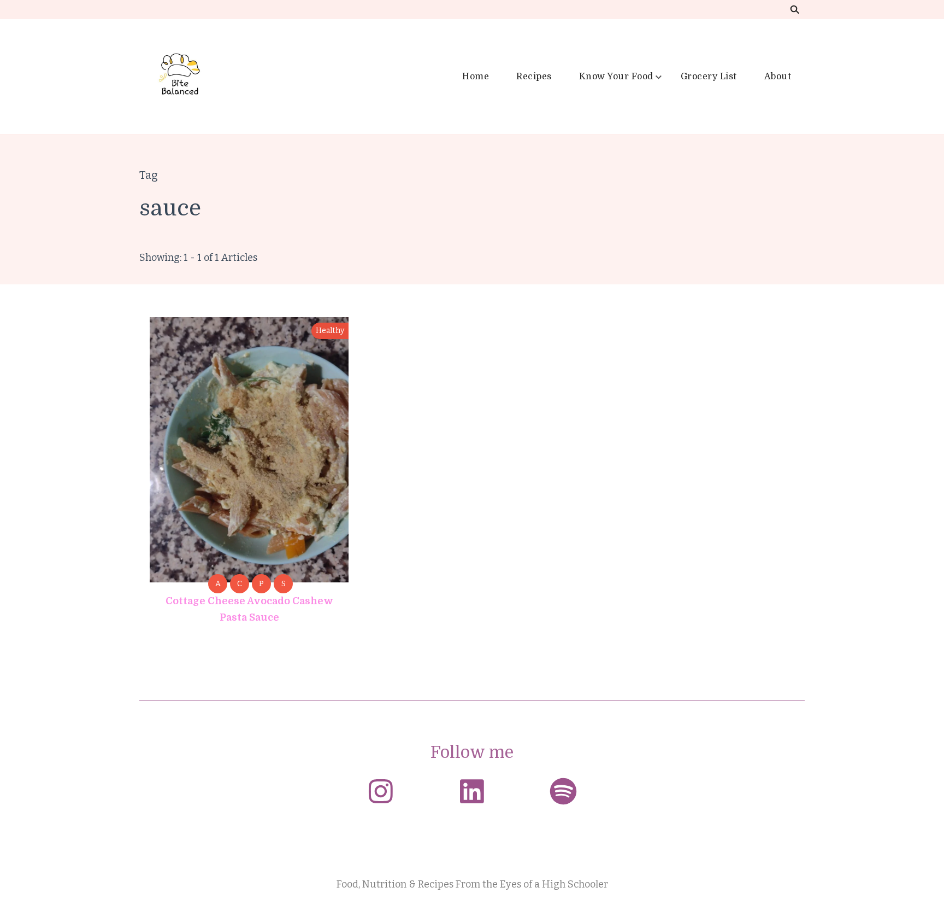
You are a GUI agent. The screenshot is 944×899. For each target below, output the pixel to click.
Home (475, 76)
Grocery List (709, 76)
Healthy (330, 330)
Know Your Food (616, 76)
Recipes (534, 76)
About (778, 76)
